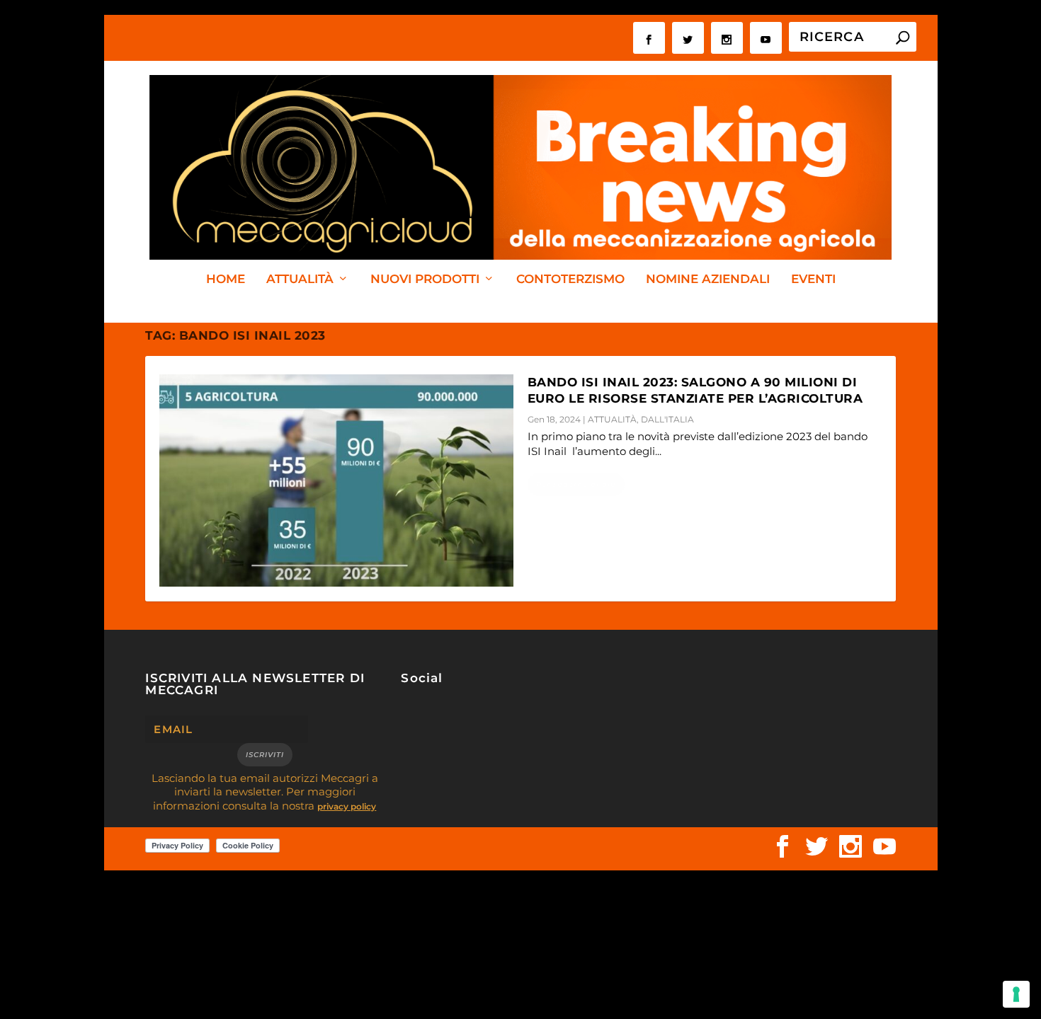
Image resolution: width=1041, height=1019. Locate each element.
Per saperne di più (576, 484)
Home (225, 279)
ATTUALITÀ (300, 279)
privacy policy (346, 806)
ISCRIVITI (265, 754)
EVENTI (813, 279)
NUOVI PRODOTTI (424, 279)
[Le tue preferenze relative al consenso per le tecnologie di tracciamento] (1016, 994)
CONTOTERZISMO (570, 279)
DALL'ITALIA (667, 419)
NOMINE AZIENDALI (708, 279)
